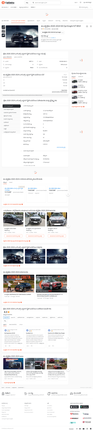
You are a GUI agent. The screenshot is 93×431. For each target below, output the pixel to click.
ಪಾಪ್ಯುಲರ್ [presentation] (73, 76)
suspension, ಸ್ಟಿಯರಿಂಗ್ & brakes (10, 112)
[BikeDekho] (74, 414)
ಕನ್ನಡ (75, 2)
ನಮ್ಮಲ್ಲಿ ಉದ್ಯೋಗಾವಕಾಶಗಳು (6, 407)
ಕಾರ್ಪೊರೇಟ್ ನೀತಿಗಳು (5, 414)
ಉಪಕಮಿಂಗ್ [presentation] (80, 76)
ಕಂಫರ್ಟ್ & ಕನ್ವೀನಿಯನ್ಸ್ (8, 119)
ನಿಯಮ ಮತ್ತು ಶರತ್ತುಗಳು (6, 410)
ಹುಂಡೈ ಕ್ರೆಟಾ (80, 80)
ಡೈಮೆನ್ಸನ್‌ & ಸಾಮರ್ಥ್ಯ (8, 115)
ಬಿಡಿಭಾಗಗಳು (65, 20)
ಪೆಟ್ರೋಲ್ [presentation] (5, 182)
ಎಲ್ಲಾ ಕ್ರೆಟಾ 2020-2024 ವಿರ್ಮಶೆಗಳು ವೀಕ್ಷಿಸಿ (11, 349)
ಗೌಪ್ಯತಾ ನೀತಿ (4, 412)
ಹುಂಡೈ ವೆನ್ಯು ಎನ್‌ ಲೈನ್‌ (82, 90)
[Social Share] (90, 26)
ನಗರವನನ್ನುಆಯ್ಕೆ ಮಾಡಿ (85, 7)
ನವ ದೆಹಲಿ (52, 37)
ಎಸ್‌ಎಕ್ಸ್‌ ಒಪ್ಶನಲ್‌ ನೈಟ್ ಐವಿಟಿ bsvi (18, 20)
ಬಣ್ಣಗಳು (44, 20)
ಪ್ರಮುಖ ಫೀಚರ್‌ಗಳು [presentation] (18, 57)
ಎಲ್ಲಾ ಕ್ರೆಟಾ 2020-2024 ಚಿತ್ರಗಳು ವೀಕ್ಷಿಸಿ (10, 265)
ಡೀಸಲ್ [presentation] (10, 182)
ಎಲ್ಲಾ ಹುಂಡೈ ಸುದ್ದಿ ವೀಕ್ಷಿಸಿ (8, 382)
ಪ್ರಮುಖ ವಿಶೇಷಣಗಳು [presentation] (7, 57)
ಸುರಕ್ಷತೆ (5, 128)
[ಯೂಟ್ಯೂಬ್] (83, 429)
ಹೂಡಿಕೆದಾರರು (4, 416)
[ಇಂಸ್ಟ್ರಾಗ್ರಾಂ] (87, 429)
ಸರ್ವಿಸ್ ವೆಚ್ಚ (58, 20)
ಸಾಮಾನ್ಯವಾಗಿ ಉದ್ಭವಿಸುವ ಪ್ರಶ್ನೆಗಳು (76, 20)
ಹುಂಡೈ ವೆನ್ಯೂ (80, 85)
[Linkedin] (90, 429)
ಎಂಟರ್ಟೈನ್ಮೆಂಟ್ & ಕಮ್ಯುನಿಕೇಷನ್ (10, 132)
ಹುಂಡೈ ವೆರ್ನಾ (80, 101)
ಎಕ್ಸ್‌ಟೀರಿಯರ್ (6, 125)
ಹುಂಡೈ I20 (80, 95)
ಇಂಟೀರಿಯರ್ (6, 122)
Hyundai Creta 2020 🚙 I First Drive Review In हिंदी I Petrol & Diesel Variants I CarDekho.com (50, 295)
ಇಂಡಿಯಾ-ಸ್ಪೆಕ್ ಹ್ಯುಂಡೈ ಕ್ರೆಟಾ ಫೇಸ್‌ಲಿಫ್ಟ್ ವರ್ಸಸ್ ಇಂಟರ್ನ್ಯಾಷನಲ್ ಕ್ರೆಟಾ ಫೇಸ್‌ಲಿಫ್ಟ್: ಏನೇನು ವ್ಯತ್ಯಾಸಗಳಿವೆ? (34, 373)
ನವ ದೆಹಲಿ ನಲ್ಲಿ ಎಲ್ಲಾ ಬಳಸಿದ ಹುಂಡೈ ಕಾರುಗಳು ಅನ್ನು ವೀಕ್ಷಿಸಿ (17, 241)
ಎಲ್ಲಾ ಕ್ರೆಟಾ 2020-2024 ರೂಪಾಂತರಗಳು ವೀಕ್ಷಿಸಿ (12, 204)
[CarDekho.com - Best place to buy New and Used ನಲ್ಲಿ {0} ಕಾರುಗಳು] (8, 2)
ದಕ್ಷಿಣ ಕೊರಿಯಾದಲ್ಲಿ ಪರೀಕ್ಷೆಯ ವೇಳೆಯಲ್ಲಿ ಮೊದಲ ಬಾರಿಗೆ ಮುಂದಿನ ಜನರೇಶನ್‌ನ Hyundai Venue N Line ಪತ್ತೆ (12, 373)
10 (28, 345)
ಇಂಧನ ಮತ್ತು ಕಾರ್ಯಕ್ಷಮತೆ (8, 109)
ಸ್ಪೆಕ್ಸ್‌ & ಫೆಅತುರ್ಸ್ (31, 20)
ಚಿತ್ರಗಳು (38, 20)
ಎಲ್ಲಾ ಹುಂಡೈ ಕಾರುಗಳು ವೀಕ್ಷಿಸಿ (77, 106)
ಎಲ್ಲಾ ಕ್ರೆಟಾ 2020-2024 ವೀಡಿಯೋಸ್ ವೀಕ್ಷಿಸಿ (11, 302)
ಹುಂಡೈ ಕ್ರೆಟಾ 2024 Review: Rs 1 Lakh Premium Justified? (17, 294)
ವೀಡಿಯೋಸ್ (50, 20)
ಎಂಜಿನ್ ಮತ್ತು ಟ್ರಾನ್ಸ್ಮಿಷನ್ (8, 106)
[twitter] (80, 429)
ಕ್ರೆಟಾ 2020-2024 (5, 20)
